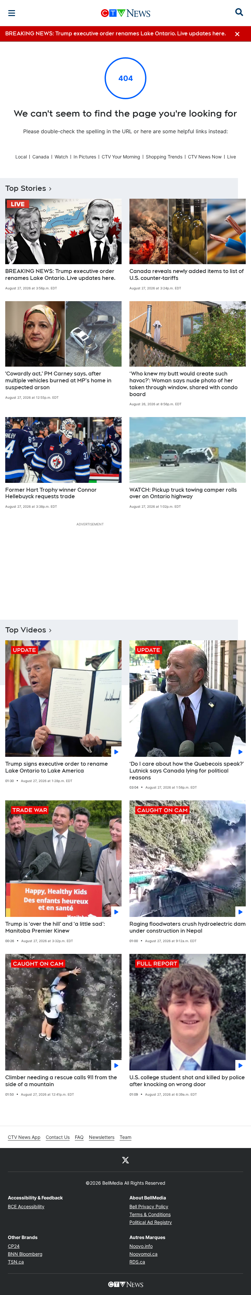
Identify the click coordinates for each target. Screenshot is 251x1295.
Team (125, 1137)
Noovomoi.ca (143, 1254)
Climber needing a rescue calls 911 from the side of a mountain (61, 1080)
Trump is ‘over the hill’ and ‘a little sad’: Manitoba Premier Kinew (55, 927)
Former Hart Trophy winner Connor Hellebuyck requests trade (51, 493)
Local (21, 156)
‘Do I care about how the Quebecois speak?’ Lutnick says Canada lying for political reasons (186, 771)
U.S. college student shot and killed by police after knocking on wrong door (187, 1080)
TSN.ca (16, 1262)
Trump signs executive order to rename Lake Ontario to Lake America (56, 767)
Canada (40, 156)
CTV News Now (205, 156)
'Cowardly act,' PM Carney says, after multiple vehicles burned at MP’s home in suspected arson (58, 381)
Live (231, 156)
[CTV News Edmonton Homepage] (125, 13)
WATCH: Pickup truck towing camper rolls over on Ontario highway (183, 493)
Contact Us (58, 1137)
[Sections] (11, 13)
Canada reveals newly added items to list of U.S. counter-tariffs (186, 274)
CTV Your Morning (121, 156)
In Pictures (85, 156)
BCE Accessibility (26, 1206)
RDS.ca (137, 1262)
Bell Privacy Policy (148, 1206)
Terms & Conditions (150, 1214)
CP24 (14, 1246)
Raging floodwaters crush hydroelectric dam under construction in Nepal (187, 927)
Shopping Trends (164, 156)
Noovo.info (141, 1246)
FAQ (79, 1137)
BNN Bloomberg (25, 1254)
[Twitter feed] (125, 1160)
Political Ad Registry (150, 1222)
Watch (61, 156)
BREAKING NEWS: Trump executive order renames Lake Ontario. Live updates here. (60, 274)
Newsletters (101, 1137)
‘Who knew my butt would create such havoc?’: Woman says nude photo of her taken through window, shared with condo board (183, 384)
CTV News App (24, 1137)
